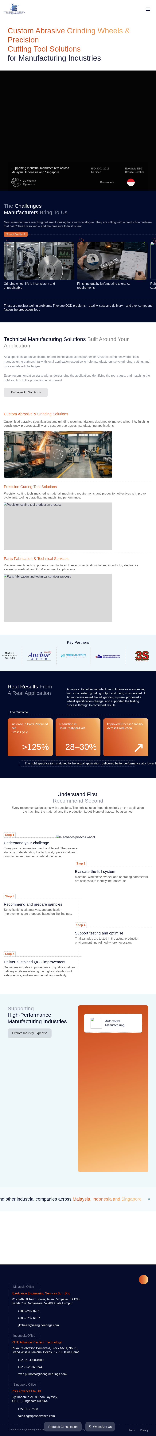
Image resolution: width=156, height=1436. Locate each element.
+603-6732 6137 (29, 1318)
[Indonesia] (131, 182)
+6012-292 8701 (29, 1311)
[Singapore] (141, 182)
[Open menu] (148, 9)
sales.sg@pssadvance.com (36, 1416)
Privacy (144, 1430)
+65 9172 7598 (28, 1409)
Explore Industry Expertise (29, 1033)
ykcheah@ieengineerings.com (38, 1325)
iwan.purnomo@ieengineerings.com (42, 1374)
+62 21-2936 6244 (30, 1367)
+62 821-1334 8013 (31, 1360)
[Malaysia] (121, 182)
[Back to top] (143, 1279)
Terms (132, 1430)
